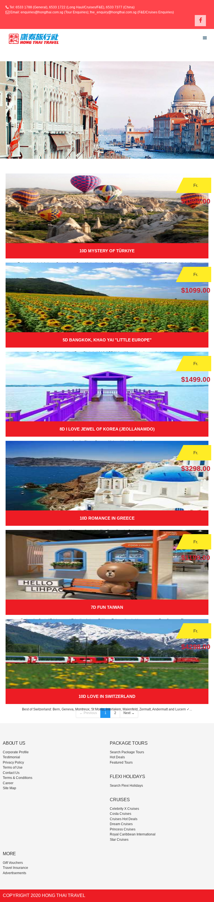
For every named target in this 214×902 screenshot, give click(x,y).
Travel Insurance (15, 868)
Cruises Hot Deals (123, 819)
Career (8, 783)
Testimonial (11, 757)
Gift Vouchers (13, 863)
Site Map (9, 788)
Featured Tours (121, 762)
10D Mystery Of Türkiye (107, 250)
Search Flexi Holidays (126, 786)
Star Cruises (119, 840)
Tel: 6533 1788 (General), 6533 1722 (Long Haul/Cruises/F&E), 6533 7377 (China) (72, 7)
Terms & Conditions (17, 778)
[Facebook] (200, 20)
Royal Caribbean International (132, 834)
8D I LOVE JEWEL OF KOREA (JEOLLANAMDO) (107, 429)
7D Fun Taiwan (107, 607)
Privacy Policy (13, 762)
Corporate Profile (16, 752)
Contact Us (11, 773)
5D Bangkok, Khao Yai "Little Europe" (107, 340)
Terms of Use (13, 767)
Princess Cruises (122, 829)
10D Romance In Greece (107, 518)
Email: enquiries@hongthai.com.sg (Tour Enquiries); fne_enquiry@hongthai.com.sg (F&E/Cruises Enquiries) (92, 12)
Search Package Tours (127, 752)
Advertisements (14, 873)
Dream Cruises (121, 824)
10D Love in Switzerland (107, 696)
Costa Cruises (120, 814)
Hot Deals (117, 757)
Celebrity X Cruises (124, 809)
